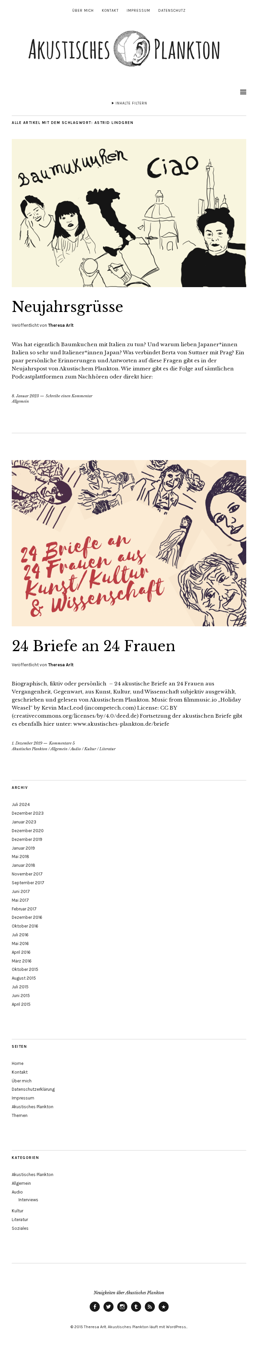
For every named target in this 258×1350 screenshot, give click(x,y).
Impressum (138, 10)
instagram (122, 1311)
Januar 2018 (23, 865)
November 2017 (27, 873)
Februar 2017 (24, 908)
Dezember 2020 (28, 830)
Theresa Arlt (61, 325)
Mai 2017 (20, 900)
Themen (20, 1115)
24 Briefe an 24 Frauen (93, 646)
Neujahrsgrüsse (67, 307)
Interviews (28, 1199)
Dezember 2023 (28, 813)
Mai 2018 (20, 856)
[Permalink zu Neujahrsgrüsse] (129, 285)
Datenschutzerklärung (33, 1089)
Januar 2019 (23, 848)
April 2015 (21, 1004)
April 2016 (21, 952)
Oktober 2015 (25, 969)
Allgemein (20, 401)
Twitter (108, 1311)
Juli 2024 (21, 804)
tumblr (136, 1311)
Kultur (90, 749)
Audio (76, 749)
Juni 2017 (21, 891)
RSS (150, 1311)
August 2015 (24, 978)
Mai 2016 (20, 943)
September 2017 (28, 882)
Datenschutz (172, 10)
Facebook (95, 1311)
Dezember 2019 (27, 839)
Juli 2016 (20, 934)
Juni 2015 (21, 995)
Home (18, 1063)
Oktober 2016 (25, 926)
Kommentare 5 (62, 743)
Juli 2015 (20, 986)
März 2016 (22, 960)
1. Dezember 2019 (27, 743)
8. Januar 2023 (25, 396)
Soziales (20, 1228)
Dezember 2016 (27, 917)
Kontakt (110, 10)
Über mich (83, 10)
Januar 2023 (24, 821)
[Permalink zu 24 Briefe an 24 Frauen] (129, 624)
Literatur (107, 749)
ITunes (164, 1311)
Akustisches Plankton (29, 749)
